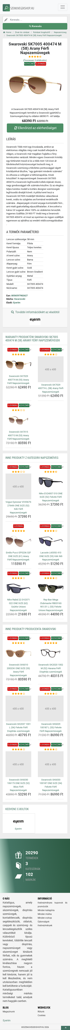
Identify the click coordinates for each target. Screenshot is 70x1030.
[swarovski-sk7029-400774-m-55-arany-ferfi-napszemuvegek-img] (18, 364)
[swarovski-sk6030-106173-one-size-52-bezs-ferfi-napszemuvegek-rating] (18, 749)
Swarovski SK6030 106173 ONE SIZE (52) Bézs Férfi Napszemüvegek (18, 785)
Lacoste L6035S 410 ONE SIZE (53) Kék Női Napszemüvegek (50, 556)
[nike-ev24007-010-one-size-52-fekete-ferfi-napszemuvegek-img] (51, 482)
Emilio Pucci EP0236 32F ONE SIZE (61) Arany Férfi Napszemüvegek (18, 556)
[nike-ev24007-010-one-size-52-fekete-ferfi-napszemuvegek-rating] (51, 472)
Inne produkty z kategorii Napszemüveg (31, 457)
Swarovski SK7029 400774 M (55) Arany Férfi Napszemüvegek (18, 379)
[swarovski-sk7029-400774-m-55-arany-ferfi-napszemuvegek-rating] (18, 354)
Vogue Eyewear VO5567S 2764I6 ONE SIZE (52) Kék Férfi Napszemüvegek (18, 507)
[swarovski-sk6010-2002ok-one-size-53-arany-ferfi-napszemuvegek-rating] (18, 643)
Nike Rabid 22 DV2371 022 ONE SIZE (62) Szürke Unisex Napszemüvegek (18, 605)
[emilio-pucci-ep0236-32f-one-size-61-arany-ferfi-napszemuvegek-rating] (18, 531)
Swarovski (19, 299)
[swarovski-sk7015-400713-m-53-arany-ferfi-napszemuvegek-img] (18, 420)
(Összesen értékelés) (35, 60)
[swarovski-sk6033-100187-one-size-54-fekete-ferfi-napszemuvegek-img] (51, 764)
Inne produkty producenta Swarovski (30, 629)
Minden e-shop (45, 918)
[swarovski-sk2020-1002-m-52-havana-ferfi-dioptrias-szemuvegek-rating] (51, 643)
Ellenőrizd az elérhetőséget (37, 128)
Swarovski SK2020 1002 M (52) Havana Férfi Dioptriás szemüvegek (50, 668)
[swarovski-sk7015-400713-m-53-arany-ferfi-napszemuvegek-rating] (18, 410)
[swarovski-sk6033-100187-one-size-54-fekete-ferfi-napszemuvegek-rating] (51, 749)
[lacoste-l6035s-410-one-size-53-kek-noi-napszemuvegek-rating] (51, 531)
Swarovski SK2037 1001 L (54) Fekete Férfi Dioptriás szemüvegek (18, 727)
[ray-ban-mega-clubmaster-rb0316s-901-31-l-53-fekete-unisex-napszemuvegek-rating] (51, 578)
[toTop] (65, 1028)
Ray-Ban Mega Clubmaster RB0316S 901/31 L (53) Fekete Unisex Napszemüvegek (51, 605)
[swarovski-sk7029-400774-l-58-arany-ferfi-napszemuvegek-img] (51, 369)
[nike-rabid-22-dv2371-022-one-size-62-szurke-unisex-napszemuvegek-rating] (18, 578)
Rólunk (41, 1011)
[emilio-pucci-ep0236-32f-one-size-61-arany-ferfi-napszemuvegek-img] (18, 541)
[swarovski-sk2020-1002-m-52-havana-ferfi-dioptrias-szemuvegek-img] (51, 653)
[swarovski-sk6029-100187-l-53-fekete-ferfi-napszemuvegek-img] (51, 708)
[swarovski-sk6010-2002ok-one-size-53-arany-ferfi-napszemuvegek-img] (18, 653)
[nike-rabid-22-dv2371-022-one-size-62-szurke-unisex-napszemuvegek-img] (18, 588)
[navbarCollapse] (62, 7)
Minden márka (45, 914)
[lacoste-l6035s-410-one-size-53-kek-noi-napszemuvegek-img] (51, 541)
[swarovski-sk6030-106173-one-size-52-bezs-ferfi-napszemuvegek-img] (18, 764)
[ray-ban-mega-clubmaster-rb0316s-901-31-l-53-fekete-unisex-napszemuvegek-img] (51, 588)
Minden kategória (46, 910)
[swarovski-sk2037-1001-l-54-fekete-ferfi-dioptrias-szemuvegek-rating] (18, 694)
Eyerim (16, 302)
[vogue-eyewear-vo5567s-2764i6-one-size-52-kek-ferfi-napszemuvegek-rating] (18, 472)
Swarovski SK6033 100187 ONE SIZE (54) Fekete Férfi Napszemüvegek (50, 785)
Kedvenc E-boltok (17, 809)
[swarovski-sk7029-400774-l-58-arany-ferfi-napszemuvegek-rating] (51, 354)
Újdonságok (43, 921)
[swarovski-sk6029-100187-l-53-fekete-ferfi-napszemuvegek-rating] (51, 694)
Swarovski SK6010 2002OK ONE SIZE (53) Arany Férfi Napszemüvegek (18, 670)
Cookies (41, 1015)
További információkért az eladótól (37, 312)
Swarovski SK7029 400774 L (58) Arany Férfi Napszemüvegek (50, 388)
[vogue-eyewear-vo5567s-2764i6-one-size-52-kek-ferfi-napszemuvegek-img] (18, 486)
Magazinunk (9, 1011)
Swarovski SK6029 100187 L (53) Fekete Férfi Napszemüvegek (51, 727)
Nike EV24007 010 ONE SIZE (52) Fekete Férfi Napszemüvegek (50, 497)
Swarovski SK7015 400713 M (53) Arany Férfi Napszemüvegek (18, 435)
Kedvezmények (45, 925)
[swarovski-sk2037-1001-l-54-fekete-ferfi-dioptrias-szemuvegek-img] (18, 708)
